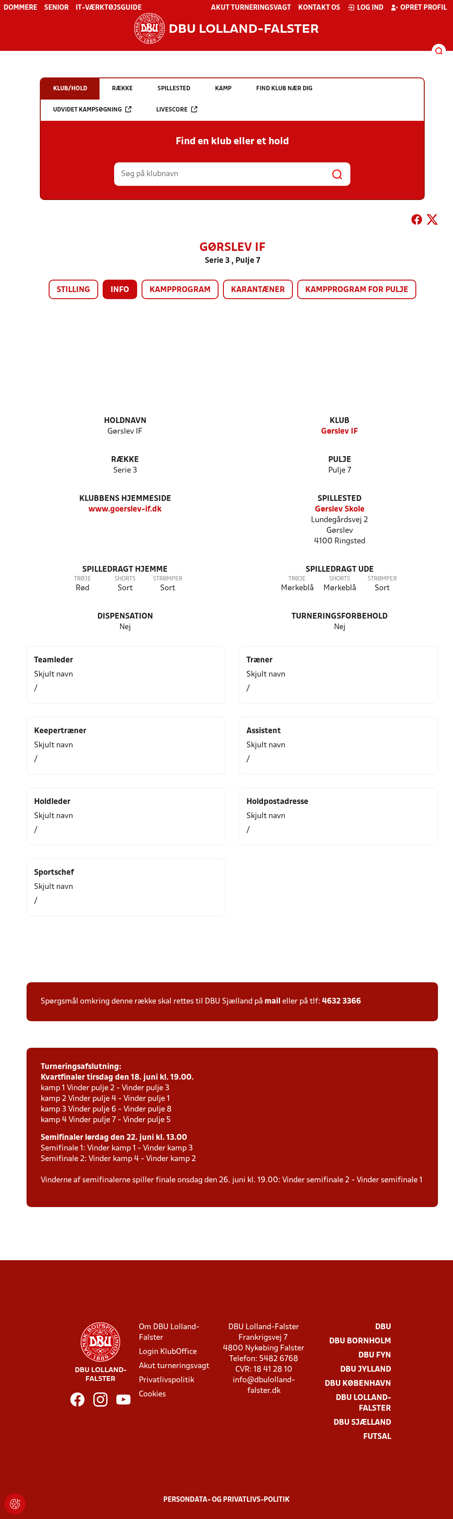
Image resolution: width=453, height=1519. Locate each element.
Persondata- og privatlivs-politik (226, 1500)
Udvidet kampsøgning (87, 110)
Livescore (172, 110)
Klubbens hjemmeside (125, 499)
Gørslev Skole (340, 509)
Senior (56, 8)
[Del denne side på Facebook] (416, 221)
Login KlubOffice (168, 1352)
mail (272, 1001)
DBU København (358, 1384)
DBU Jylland (365, 1369)
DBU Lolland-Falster (363, 1403)
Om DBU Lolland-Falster (169, 1332)
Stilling (73, 290)
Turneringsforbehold (340, 616)
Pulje (339, 460)
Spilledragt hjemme (125, 569)
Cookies (152, 1394)
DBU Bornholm (360, 1341)
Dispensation (125, 616)
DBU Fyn (374, 1355)
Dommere (20, 8)
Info (120, 290)
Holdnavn (125, 421)
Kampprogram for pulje (356, 290)
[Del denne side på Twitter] (432, 221)
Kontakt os (319, 8)
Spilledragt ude (340, 569)
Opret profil (423, 8)
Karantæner (258, 290)
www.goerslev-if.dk (124, 509)
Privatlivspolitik (166, 1380)
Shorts (125, 579)
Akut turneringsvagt (251, 8)
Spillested (339, 499)
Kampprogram (180, 290)
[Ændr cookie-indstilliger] (15, 1504)
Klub (339, 421)
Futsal (377, 1437)
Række (125, 460)
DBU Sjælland (362, 1423)
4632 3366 (341, 1001)
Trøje (82, 579)
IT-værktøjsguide (109, 8)
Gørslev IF (339, 431)
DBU (383, 1327)
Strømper (167, 579)
